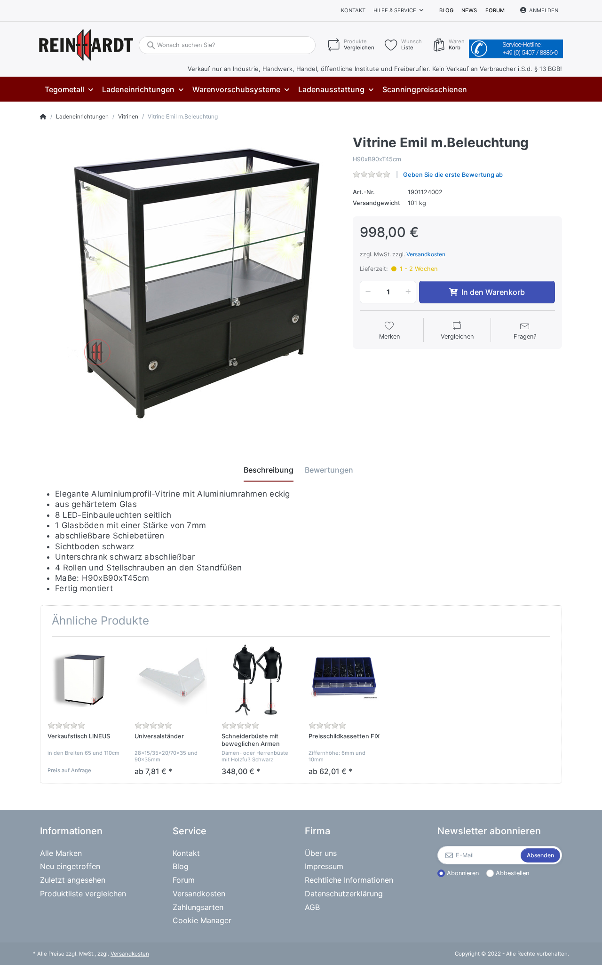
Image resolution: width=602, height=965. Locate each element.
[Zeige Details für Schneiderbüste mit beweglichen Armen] (258, 680)
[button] (366, 292)
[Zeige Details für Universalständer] (171, 680)
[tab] (268, 470)
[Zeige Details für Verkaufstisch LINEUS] (84, 680)
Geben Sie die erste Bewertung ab (453, 174)
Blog (446, 10)
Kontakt (353, 10)
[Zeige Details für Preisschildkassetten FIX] (345, 680)
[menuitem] (68, 89)
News (469, 10)
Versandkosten (425, 254)
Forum (495, 10)
